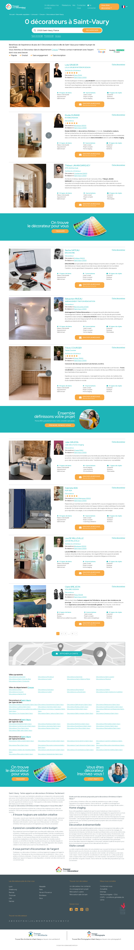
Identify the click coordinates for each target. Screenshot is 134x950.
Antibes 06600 (79, 258)
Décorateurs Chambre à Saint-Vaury (49, 707)
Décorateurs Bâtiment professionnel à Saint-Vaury (110, 710)
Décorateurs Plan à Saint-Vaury (19, 745)
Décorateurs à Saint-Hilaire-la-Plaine (78, 679)
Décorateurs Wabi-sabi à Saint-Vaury (20, 730)
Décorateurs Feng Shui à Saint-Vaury (78, 728)
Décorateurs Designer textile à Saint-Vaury (109, 750)
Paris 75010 (78, 75)
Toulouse (12, 895)
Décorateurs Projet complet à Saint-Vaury (51, 741)
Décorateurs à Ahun (15, 690)
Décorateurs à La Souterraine (76, 692)
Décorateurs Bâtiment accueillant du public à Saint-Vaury (23, 710)
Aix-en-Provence (45, 892)
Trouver (60, 231)
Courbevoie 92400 (80, 173)
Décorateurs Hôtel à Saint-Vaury (77, 709)
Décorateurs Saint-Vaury (55, 14)
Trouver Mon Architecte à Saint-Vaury (28, 939)
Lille (10, 898)
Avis (73, 5)
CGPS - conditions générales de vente (112, 898)
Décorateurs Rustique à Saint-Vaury (49, 724)
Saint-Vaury (26, 700)
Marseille (42, 886)
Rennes (11, 892)
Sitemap (103, 892)
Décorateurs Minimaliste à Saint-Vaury (108, 724)
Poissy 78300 (78, 358)
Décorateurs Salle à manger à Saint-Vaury (80, 713)
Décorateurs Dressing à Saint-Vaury (107, 713)
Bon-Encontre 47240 (81, 307)
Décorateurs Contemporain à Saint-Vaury (22, 726)
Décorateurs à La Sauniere (17, 677)
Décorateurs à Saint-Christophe (19, 681)
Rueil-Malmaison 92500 (83, 498)
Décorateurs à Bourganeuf (75, 690)
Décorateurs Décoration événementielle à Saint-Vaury (51, 746)
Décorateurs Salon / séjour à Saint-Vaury (51, 713)
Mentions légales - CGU (109, 894)
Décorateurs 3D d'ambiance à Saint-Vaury (80, 750)
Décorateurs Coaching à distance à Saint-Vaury (109, 742)
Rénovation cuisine (77, 892)
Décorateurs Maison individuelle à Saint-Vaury (23, 704)
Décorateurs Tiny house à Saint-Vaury (21, 713)
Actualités (103, 889)
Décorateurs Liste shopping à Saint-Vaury (51, 750)
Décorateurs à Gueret (45, 679)
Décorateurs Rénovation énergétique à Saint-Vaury (110, 746)
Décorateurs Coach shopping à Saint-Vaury (81, 745)
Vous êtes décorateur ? (106, 6)
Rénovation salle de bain (79, 894)
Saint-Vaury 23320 (80, 77)
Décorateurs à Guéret (45, 692)
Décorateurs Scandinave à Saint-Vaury (79, 726)
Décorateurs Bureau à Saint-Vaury (77, 707)
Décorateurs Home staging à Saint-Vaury (80, 741)
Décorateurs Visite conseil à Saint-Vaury (21, 741)
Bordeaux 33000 (80, 125)
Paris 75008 (79, 595)
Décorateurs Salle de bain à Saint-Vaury (79, 704)
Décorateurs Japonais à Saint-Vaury (49, 726)
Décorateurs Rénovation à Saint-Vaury (21, 754)
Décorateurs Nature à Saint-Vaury (48, 728)
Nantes (11, 901)
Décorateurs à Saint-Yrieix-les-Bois (20, 679)
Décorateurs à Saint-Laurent (105, 677)
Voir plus (58, 36)
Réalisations (66, 5)
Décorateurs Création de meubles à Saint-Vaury (22, 751)
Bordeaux (42, 895)
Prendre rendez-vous (60, 425)
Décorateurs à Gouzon (16, 692)
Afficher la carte (69, 653)
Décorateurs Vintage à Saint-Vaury (107, 726)
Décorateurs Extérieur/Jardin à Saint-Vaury (109, 707)
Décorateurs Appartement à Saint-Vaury (51, 704)
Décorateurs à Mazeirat (103, 679)
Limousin (34, 14)
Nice (41, 898)
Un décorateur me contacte (51, 6)
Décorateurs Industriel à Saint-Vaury (20, 724)
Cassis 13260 (79, 450)
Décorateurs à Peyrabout (46, 677)
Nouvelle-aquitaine (23, 14)
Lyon (10, 886)
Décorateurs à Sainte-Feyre (17, 694)
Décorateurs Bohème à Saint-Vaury (78, 724)
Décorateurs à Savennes (74, 677)
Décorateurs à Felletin (103, 690)
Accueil (12, 14)
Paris (41, 889)
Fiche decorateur (118, 64)
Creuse (42, 14)
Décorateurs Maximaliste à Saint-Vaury (108, 728)
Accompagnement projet (79, 889)
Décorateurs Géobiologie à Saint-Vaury (50, 754)
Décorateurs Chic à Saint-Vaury (19, 728)
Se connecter (92, 6)
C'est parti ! (94, 779)
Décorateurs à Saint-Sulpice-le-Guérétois (109, 692)
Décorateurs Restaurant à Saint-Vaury (108, 704)
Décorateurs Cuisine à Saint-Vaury (20, 707)
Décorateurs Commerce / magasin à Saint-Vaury (51, 710)
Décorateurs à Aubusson (46, 690)
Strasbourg (13, 889)
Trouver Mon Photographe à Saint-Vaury (86, 939)
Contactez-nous (81, 6)
